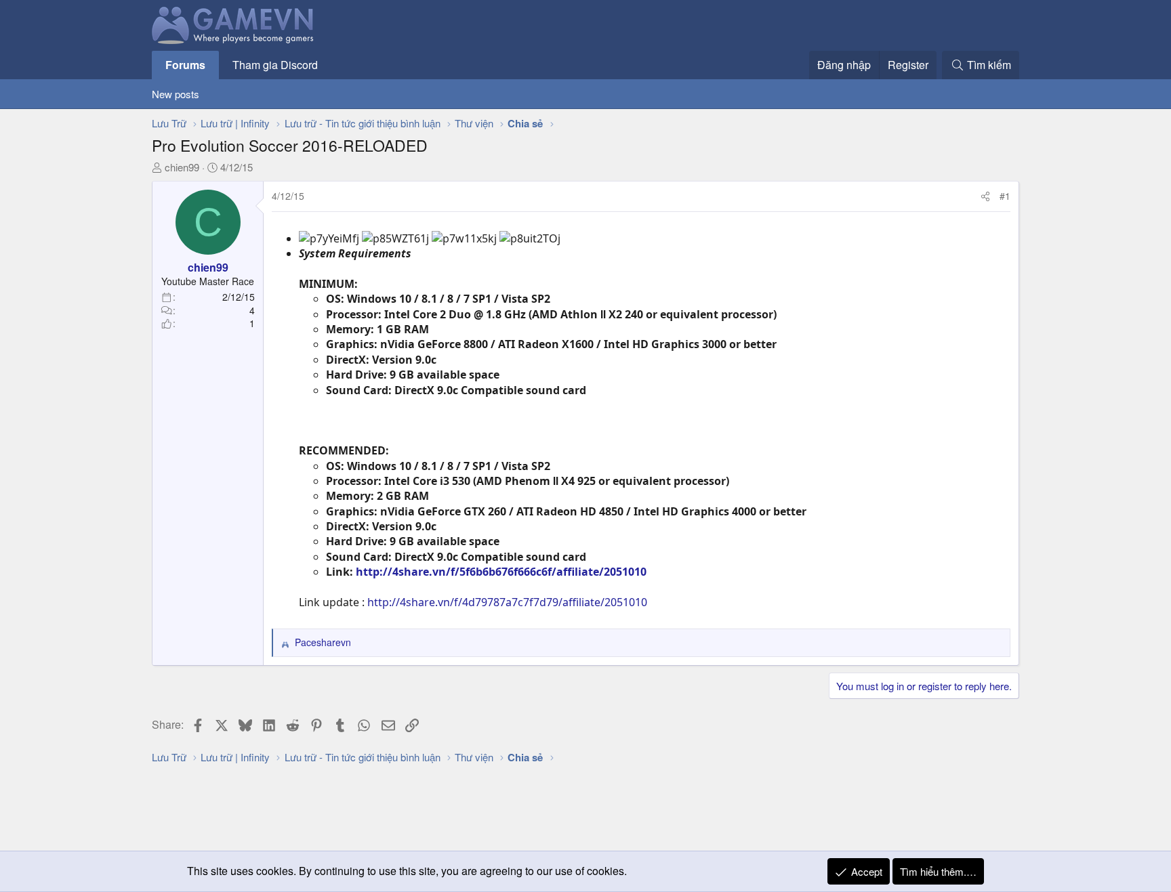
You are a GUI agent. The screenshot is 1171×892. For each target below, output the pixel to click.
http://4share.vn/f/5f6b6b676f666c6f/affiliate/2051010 (501, 571)
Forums (185, 64)
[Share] (985, 196)
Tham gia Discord (275, 64)
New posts (175, 94)
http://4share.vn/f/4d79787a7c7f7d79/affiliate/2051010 (507, 602)
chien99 (182, 167)
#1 (1005, 196)
